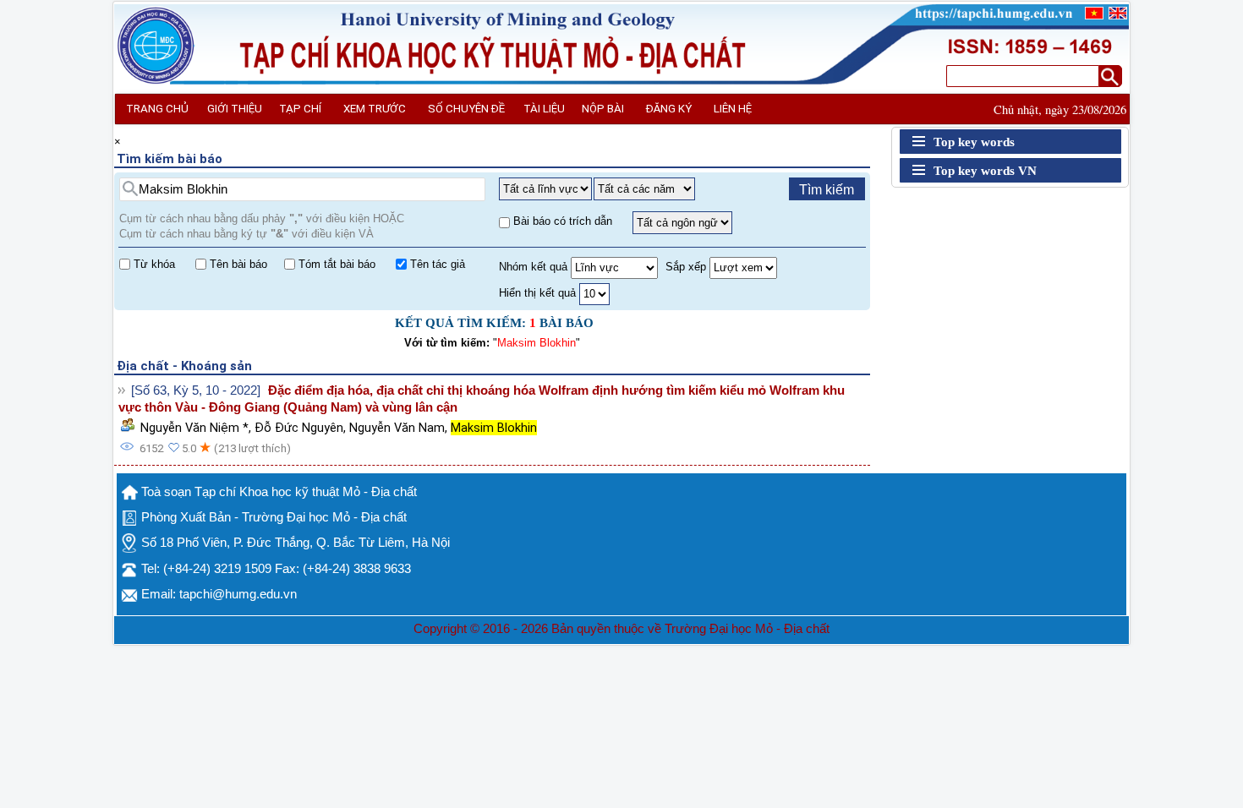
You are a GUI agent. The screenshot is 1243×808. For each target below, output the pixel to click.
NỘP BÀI (603, 108)
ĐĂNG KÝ (669, 108)
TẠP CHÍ (300, 108)
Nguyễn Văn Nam (397, 427)
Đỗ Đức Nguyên (299, 427)
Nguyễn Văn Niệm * (194, 427)
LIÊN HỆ (733, 108)
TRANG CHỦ (157, 108)
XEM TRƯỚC (374, 108)
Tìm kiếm (826, 190)
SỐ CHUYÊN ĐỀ (466, 108)
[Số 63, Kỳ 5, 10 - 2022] (195, 390)
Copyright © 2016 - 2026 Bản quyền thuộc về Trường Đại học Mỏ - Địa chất (621, 629)
